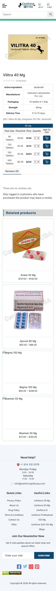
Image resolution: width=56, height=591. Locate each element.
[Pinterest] (37, 567)
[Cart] (49, 6)
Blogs (42, 529)
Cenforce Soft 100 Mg (42, 524)
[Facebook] (19, 567)
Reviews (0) (12, 171)
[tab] (12, 171)
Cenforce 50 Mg (42, 505)
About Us (14, 505)
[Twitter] (25, 567)
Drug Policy (14, 510)
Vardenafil (46, 119)
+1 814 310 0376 (29, 464)
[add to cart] (46, 138)
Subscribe (44, 555)
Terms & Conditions (14, 515)
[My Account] (40, 6)
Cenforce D (41, 510)
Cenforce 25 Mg (42, 500)
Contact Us (14, 519)
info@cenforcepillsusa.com (30, 483)
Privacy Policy (14, 500)
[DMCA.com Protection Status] (12, 574)
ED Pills (36, 119)
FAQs (14, 524)
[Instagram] (31, 567)
